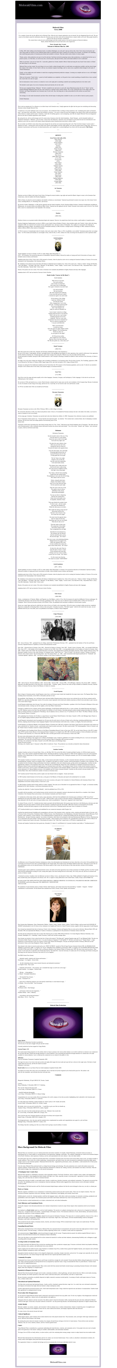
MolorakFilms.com (30, 5)
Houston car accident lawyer (42, 106)
